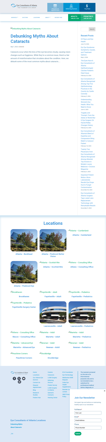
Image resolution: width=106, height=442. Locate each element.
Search (92, 29)
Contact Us (36, 382)
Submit (77, 433)
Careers (50, 372)
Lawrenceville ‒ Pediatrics (82, 326)
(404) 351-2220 (75, 17)
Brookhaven (24, 296)
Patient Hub (58, 17)
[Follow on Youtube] (23, 378)
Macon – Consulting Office (24, 337)
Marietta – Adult (53, 337)
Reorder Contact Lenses (67, 391)
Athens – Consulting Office (81, 267)
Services (14, 17)
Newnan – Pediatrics (82, 347)
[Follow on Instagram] (19, 382)
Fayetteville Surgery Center (24, 307)
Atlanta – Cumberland (82, 235)
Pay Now (87, 9)
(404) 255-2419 (88, 17)
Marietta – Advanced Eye (24, 347)
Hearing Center (52, 397)
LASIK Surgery (52, 377)
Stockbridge (53, 358)
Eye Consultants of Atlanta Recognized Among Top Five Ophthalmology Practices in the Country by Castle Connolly (88, 86)
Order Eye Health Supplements (66, 385)
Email (76, 417)
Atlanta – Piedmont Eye (24, 286)
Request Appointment (37, 386)
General (21, 47)
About (47, 17)
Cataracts (51, 375)
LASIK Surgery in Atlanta (52, 389)
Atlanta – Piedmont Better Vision (53, 255)
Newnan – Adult (53, 347)
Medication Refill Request (67, 379)
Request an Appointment (55, 9)
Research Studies (36, 394)
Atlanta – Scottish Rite (53, 267)
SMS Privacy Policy (66, 395)
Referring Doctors (71, 9)
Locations (36, 17)
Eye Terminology (67, 375)
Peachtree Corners (24, 358)
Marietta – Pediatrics (82, 337)
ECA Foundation (67, 372)
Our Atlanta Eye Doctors (38, 379)
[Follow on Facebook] (14, 378)
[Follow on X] (19, 378)
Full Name (78, 409)
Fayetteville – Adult (53, 296)
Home (35, 372)
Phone (76, 424)
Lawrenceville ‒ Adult (53, 326)
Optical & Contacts (51, 394)
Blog (34, 390)
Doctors (25, 17)
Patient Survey (52, 385)
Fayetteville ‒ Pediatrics (82, 296)
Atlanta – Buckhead (24, 254)
